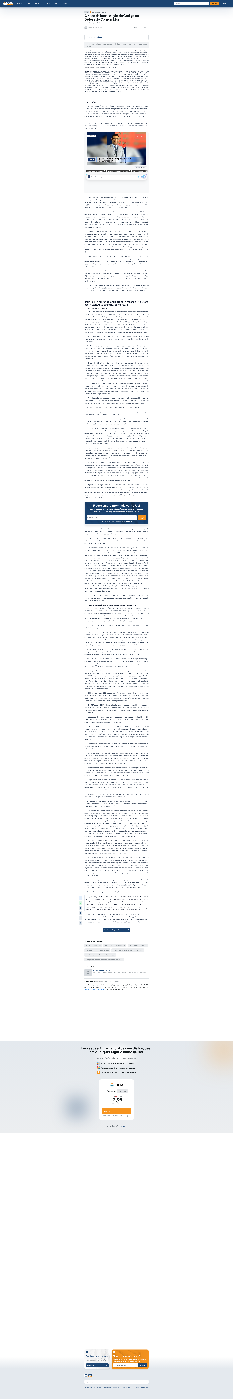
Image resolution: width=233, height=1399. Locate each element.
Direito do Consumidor (93, 945)
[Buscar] (206, 4)
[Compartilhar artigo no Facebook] (80, 898)
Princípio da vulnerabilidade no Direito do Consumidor (104, 960)
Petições (98, 1385)
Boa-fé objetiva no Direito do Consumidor (100, 955)
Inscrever (142, 517)
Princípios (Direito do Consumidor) (97, 950)
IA (66, 4)
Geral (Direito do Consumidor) (115, 945)
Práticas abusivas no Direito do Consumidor (128, 950)
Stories (56, 3)
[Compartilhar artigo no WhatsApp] (80, 903)
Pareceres (116, 1385)
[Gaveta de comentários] (80, 913)
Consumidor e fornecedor (138, 945)
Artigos (19, 3)
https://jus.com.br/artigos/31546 (95, 989)
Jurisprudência (107, 1385)
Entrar (224, 4)
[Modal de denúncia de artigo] (80, 918)
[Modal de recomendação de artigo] (80, 908)
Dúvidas (48, 3)
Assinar (107, 1111)
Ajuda (137, 1385)
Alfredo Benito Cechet (102, 970)
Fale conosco (145, 1385)
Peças (37, 3)
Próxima (124, 930)
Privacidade (129, 521)
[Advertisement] (116, 1014)
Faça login (122, 1126)
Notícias (28, 3)
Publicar (214, 4)
